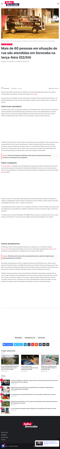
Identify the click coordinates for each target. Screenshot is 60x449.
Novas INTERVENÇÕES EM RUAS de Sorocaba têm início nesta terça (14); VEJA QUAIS (9, 368)
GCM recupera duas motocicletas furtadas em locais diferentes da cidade (29, 368)
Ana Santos (6, 88)
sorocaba (42, 337)
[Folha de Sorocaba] (12, 3)
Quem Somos (4, 432)
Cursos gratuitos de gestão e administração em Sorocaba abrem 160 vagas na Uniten (33, 408)
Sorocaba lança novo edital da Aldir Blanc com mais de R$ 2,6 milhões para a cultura (33, 394)
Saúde (4, 172)
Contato (3, 439)
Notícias (8, 41)
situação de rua (30, 337)
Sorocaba (9, 44)
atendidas (19, 337)
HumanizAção (6, 166)
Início (3, 41)
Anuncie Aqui (4, 437)
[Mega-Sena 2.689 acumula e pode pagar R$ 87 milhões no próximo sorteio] (50, 360)
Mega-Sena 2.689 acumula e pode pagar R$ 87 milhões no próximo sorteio (49, 368)
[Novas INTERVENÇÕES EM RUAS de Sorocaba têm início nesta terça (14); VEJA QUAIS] (10, 360)
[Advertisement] (30, 75)
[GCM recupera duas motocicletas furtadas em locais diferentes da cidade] (30, 360)
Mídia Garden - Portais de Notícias (9, 446)
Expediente (4, 434)
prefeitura (51, 249)
